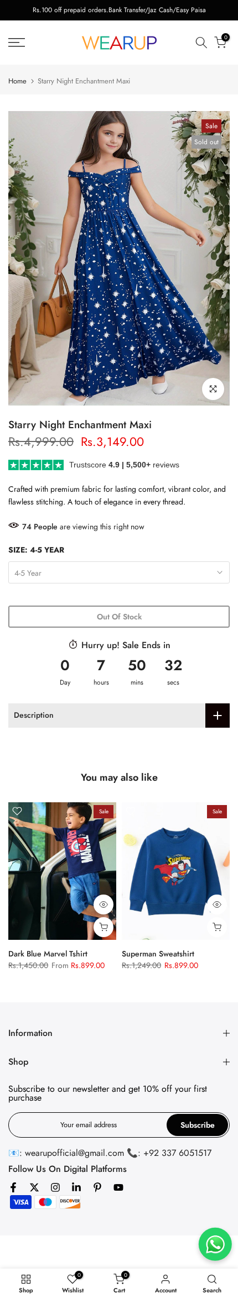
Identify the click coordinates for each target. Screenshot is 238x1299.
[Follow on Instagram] (55, 1187)
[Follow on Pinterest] (97, 1187)
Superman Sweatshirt (158, 953)
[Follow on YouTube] (118, 1187)
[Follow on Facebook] (13, 1187)
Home (17, 81)
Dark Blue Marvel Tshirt (47, 953)
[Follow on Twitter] (34, 1187)
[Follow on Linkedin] (76, 1187)
